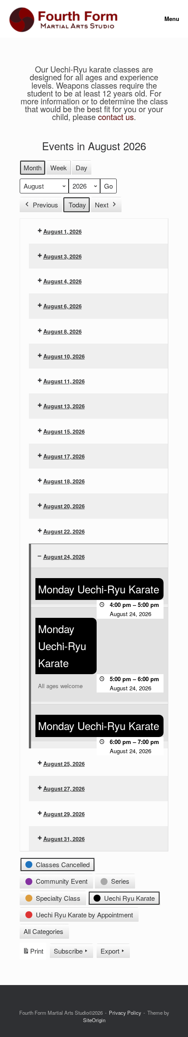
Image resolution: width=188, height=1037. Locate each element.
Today (77, 204)
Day (81, 167)
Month (33, 167)
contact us (116, 116)
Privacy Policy (125, 1012)
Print (32, 953)
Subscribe (68, 950)
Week (58, 167)
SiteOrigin (94, 1019)
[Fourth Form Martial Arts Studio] (63, 18)
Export (110, 950)
